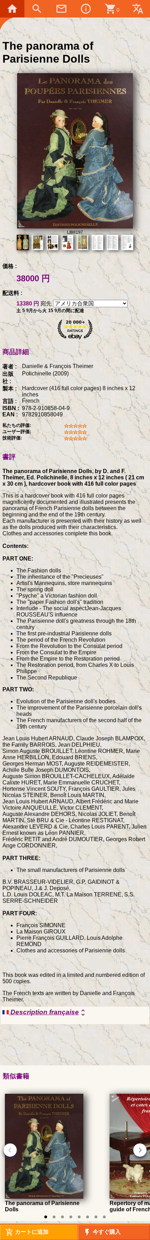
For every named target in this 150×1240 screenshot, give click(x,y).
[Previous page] (10, 1150)
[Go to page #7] (96, 1217)
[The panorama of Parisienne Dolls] (44, 1197)
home (12, 9)
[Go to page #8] (104, 1217)
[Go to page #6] (87, 1217)
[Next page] (140, 1150)
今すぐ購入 (102, 1232)
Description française (48, 1012)
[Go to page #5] (79, 1217)
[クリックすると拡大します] (75, 227)
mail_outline (61, 9)
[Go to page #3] (62, 1217)
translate (138, 9)
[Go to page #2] (54, 1217)
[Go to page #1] (46, 1217)
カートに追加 (26, 1232)
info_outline (86, 9)
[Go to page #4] (71, 1217)
